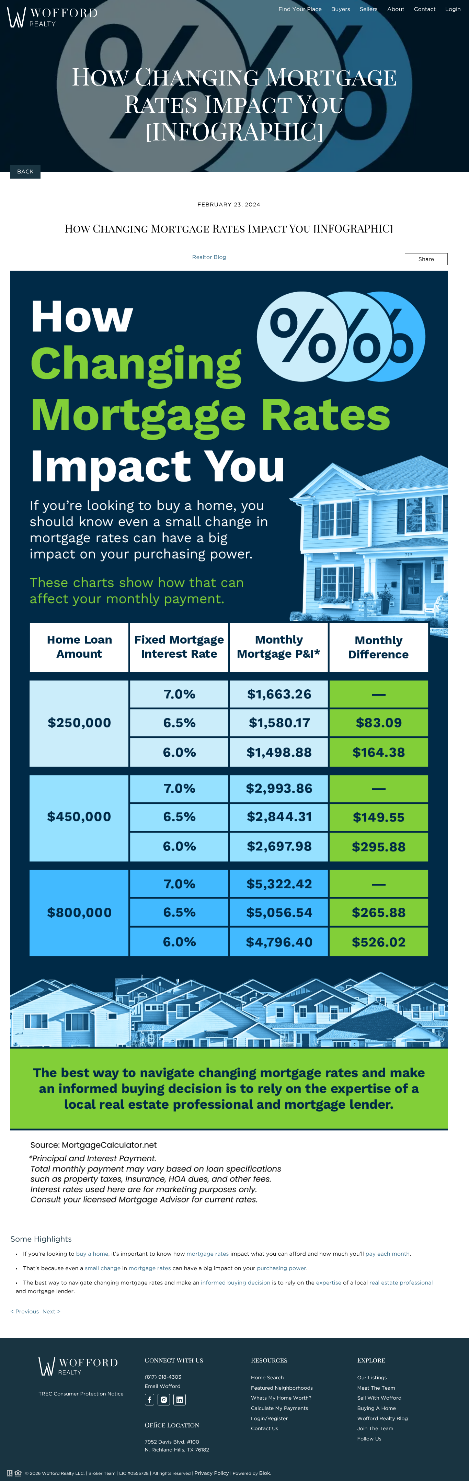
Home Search (267, 1378)
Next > (51, 1311)
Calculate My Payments (279, 1408)
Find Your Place (300, 9)
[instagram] (164, 1399)
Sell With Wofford (379, 1398)
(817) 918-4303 (163, 1377)
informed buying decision (235, 1283)
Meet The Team (376, 1388)
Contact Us (264, 1429)
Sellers (369, 9)
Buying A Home (376, 1408)
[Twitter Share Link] (416, 277)
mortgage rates (207, 1254)
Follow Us (369, 1439)
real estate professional (401, 1283)
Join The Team (375, 1429)
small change (103, 1268)
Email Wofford (163, 1386)
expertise (328, 1283)
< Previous (24, 1311)
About (395, 9)
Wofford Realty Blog (382, 1419)
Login (453, 9)
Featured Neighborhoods (282, 1388)
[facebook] (149, 1399)
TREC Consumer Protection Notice (81, 1394)
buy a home (92, 1254)
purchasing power (281, 1268)
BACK (25, 171)
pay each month (388, 1254)
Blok (264, 1473)
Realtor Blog (209, 257)
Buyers (340, 9)
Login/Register (269, 1419)
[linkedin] (179, 1399)
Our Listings (372, 1378)
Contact (425, 9)
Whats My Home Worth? (281, 1398)
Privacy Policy (212, 1473)
